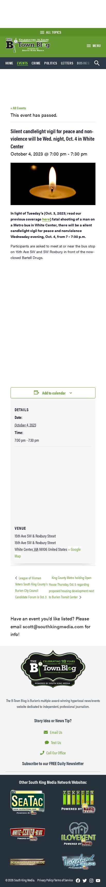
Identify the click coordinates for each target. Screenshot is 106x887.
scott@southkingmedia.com (53, 626)
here (46, 218)
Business (84, 62)
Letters (67, 62)
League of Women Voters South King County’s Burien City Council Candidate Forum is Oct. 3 (31, 587)
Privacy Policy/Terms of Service (55, 880)
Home (9, 62)
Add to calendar (54, 393)
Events (22, 62)
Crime (36, 62)
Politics (50, 62)
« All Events (18, 107)
